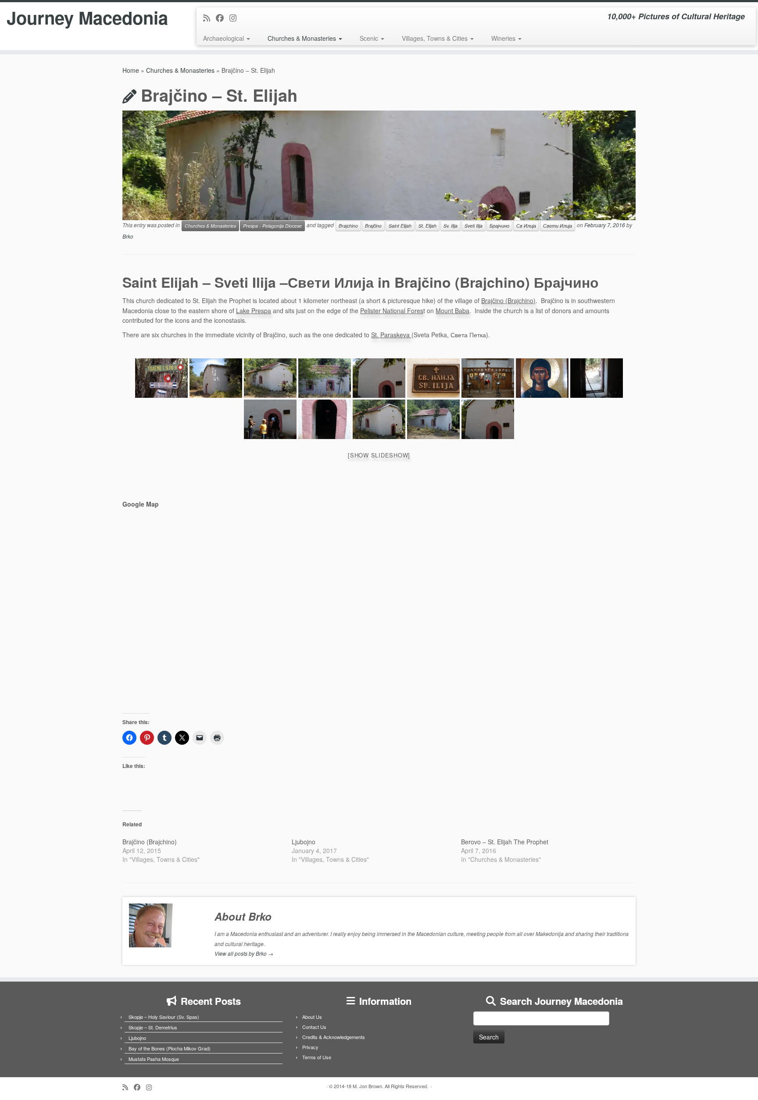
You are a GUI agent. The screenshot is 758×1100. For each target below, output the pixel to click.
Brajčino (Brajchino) (508, 300)
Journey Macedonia (87, 17)
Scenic (370, 38)
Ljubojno (303, 841)
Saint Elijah (400, 225)
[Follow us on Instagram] (235, 17)
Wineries (504, 38)
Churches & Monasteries (303, 38)
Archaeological (224, 38)
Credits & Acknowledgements (333, 1036)
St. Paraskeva (391, 334)
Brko (127, 236)
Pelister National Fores (391, 310)
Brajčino (373, 225)
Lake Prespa (253, 310)
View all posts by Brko (244, 953)
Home (130, 70)
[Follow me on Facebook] (222, 17)
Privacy (310, 1046)
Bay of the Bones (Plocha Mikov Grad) (170, 1048)
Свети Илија (557, 225)
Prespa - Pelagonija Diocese (272, 225)
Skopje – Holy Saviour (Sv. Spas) (164, 1016)
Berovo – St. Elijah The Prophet (504, 841)
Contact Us (314, 1026)
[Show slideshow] (379, 455)
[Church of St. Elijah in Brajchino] (161, 378)
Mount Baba (452, 310)
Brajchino (348, 225)
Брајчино (499, 225)
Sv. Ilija (450, 225)
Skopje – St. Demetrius (153, 1027)
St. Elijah (427, 225)
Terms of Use (316, 1057)
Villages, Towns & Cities (435, 38)
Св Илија (526, 225)
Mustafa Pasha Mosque (154, 1058)
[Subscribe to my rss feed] (209, 17)
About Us (312, 1016)
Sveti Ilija (474, 225)
